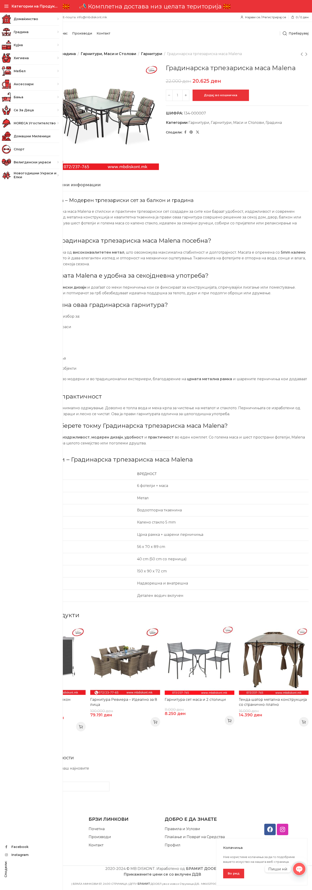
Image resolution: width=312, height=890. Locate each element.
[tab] (67, 185)
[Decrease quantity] (169, 95)
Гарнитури (151, 54)
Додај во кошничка (221, 95)
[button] (155, 722)
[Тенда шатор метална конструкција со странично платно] (274, 660)
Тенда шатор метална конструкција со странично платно (273, 702)
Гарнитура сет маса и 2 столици (195, 699)
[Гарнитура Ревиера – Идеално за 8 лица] (125, 660)
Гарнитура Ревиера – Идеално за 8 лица (123, 702)
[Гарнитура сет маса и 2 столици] (199, 660)
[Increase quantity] (185, 95)
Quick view (77, 633)
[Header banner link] (162, 6)
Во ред (234, 873)
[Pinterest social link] (191, 132)
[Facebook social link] (185, 132)
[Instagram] (282, 829)
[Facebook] (270, 829)
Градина (67, 54)
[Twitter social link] (197, 132)
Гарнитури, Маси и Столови (108, 54)
